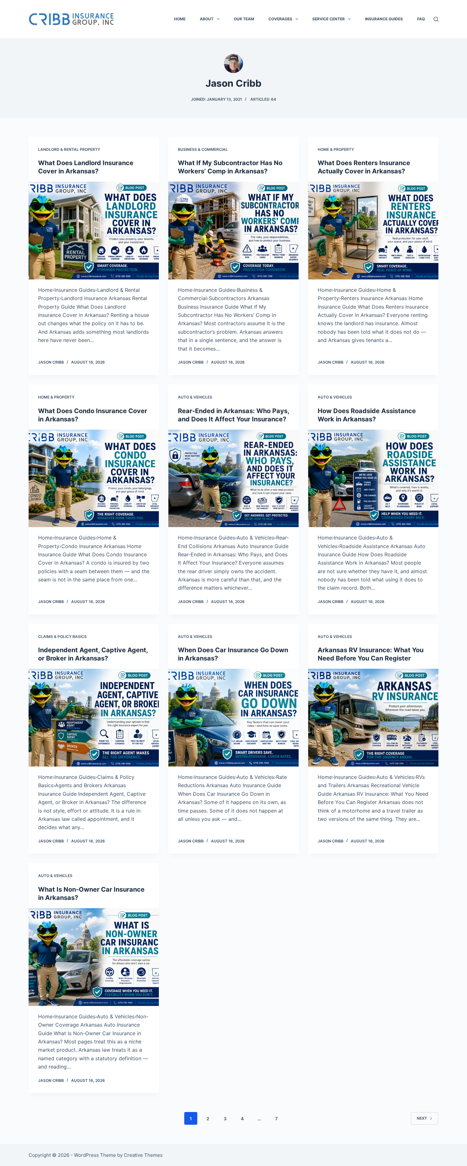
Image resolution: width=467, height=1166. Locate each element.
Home (180, 19)
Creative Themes (143, 1155)
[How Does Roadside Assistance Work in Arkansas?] (373, 478)
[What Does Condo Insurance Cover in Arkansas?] (94, 478)
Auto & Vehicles (195, 397)
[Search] (436, 19)
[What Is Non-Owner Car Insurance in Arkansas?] (94, 957)
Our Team (244, 19)
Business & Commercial (203, 149)
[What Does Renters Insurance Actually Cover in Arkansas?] (373, 230)
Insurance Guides (384, 19)
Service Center (328, 19)
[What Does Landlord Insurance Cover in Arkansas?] (94, 230)
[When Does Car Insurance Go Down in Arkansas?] (233, 718)
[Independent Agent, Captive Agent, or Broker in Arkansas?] (94, 718)
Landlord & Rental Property (69, 149)
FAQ (421, 19)
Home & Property (336, 149)
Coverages (280, 19)
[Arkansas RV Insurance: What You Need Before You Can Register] (373, 718)
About (206, 19)
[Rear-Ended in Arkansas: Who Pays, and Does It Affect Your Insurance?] (233, 478)
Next (422, 1118)
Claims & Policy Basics (62, 636)
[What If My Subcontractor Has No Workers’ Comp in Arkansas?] (233, 230)
